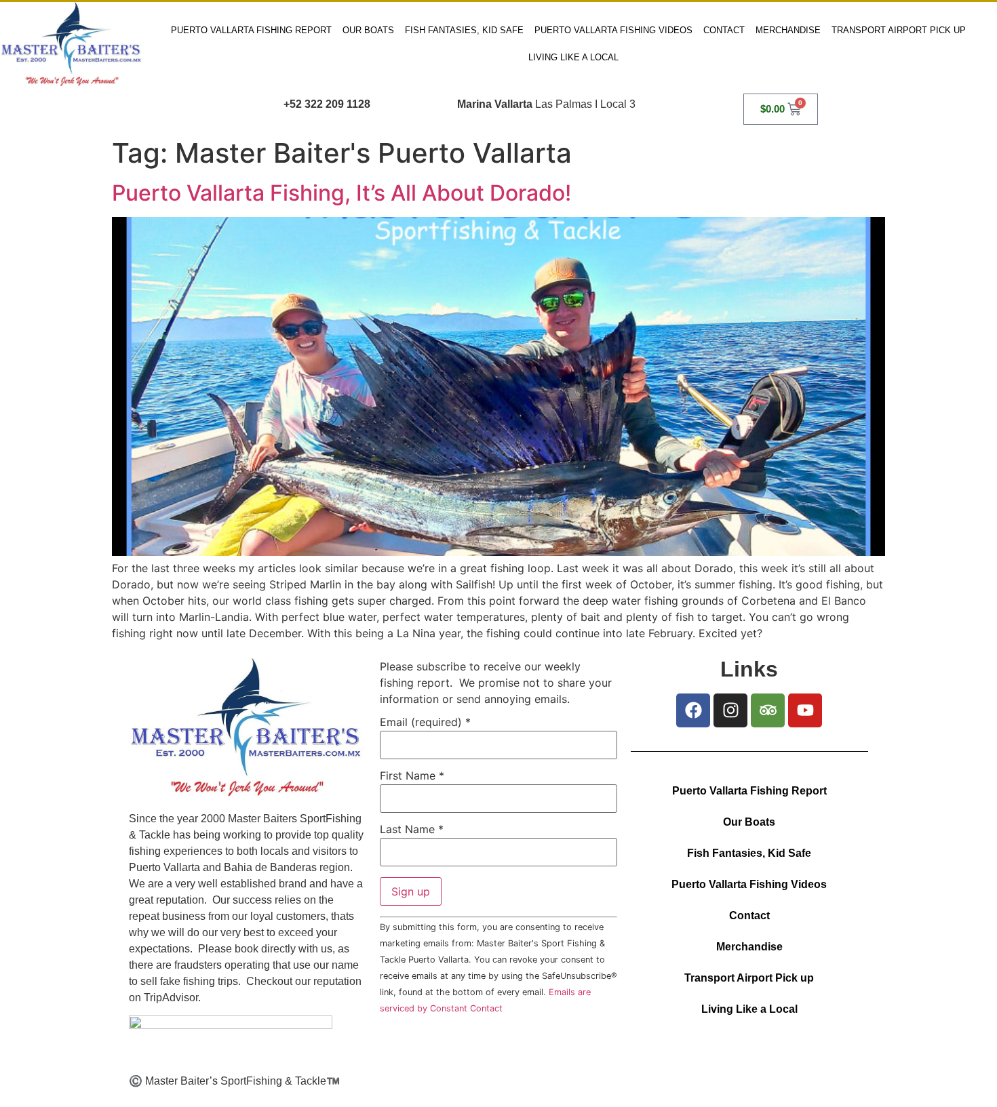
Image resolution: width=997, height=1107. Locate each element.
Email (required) (425, 722)
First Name (412, 775)
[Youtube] (805, 710)
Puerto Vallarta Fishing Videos (613, 30)
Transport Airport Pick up (899, 30)
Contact (724, 30)
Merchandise (788, 30)
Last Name (412, 829)
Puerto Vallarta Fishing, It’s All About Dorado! (341, 193)
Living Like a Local (573, 57)
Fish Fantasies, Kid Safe (464, 30)
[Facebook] (693, 710)
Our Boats (368, 30)
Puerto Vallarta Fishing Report (251, 30)
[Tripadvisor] (768, 710)
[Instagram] (730, 710)
